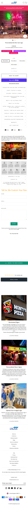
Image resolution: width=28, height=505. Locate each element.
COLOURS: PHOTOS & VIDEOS (14, 93)
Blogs (14, 440)
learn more (14, 421)
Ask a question (13, 125)
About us (14, 434)
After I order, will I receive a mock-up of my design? (14, 107)
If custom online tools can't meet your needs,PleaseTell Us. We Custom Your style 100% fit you (14, 183)
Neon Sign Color (14, 459)
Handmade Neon (14, 457)
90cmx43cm (22, 60)
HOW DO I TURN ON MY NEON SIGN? (14, 110)
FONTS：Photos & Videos (14, 90)
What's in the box (14, 103)
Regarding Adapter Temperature (14, 119)
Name (2, 193)
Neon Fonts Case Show (14, 461)
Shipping (12, 47)
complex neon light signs (11, 414)
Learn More (14, 335)
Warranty (14, 122)
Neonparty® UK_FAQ (14, 176)
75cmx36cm (14, 60)
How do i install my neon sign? (14, 113)
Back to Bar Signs (15, 263)
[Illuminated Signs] (14, 307)
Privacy (14, 455)
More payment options (14, 83)
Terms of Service (14, 229)
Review (14, 446)
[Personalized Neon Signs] (14, 352)
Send (14, 223)
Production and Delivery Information (14, 87)
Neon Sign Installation (14, 463)
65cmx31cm (5, 60)
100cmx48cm (14, 64)
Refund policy (14, 444)
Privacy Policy (24, 228)
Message (3, 208)
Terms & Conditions (14, 442)
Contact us (14, 179)
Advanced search (14, 438)
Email (2, 201)
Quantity (14, 68)
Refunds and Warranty (14, 448)
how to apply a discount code (14, 116)
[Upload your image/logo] (14, 396)
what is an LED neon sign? (14, 100)
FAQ (14, 453)
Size (14, 58)
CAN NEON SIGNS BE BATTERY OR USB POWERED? (14, 97)
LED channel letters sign (20, 412)
